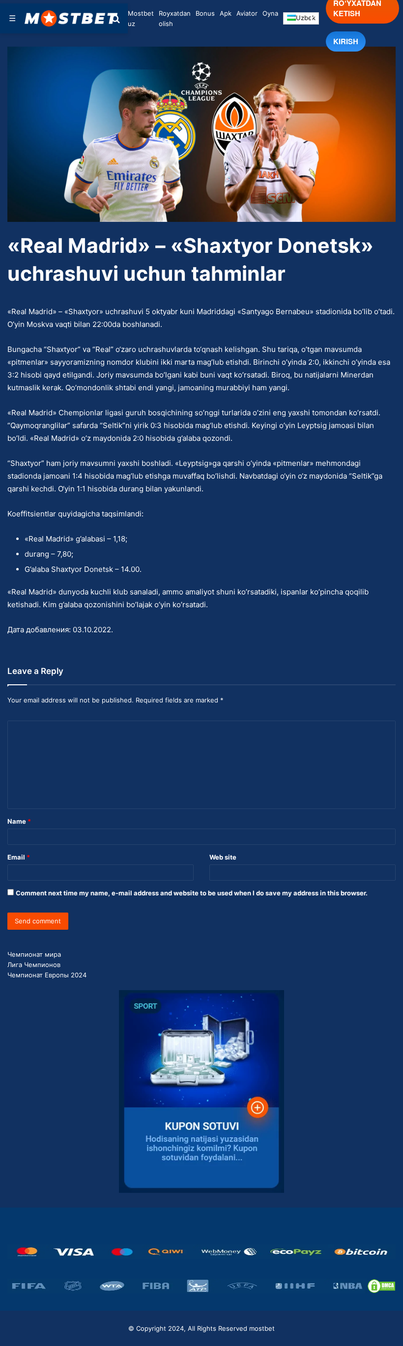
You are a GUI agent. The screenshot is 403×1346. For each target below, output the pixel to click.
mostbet (262, 1328)
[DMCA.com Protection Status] (381, 1286)
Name (19, 821)
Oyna (270, 13)
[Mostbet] (71, 18)
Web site (222, 857)
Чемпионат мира (34, 954)
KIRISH (345, 41)
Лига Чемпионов (33, 965)
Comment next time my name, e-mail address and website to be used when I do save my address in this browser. (192, 893)
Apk (225, 13)
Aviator (247, 13)
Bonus (205, 13)
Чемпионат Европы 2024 (46, 975)
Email (18, 857)
